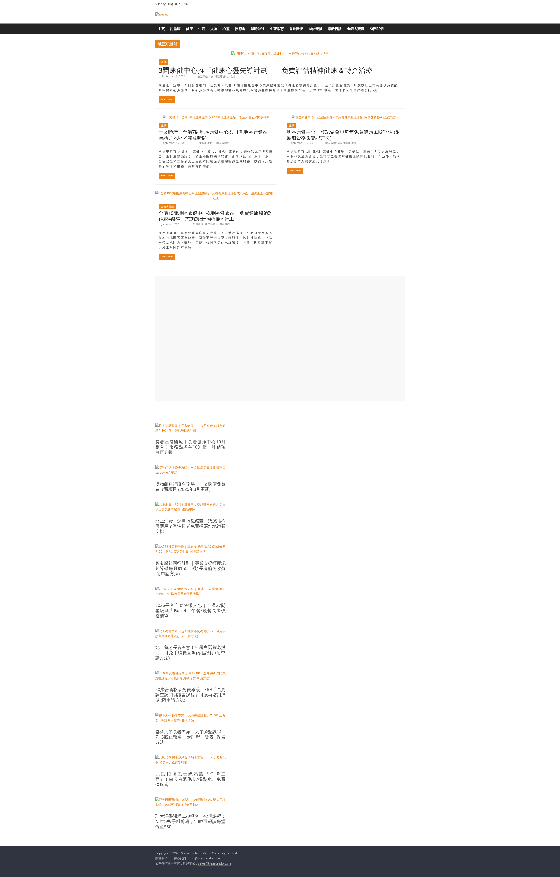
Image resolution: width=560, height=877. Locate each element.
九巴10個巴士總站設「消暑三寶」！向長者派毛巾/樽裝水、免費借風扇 (190, 779)
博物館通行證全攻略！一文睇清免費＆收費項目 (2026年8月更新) (190, 486)
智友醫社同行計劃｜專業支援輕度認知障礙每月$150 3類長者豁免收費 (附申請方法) (190, 568)
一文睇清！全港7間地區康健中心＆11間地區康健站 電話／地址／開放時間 (215, 134)
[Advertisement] (280, 338)
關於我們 (161, 858)
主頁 (161, 28)
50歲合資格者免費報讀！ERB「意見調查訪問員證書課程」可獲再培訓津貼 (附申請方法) (190, 695)
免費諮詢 (198, 224)
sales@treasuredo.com (214, 863)
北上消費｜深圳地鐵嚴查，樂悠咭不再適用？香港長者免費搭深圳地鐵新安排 (190, 526)
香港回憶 (296, 28)
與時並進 (258, 28)
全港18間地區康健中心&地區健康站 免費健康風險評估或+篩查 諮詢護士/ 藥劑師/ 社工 (216, 215)
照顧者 (240, 28)
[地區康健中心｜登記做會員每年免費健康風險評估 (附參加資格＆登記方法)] (344, 117)
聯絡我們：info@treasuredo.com (197, 858)
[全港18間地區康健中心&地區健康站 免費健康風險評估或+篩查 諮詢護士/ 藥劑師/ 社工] (216, 193)
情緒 (232, 76)
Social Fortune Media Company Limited (209, 853)
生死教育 (277, 28)
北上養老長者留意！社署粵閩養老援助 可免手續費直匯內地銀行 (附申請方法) (190, 652)
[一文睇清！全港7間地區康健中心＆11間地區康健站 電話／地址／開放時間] (216, 117)
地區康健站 (221, 76)
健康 (189, 28)
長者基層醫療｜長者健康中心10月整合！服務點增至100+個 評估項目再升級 (190, 447)
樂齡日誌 (335, 28)
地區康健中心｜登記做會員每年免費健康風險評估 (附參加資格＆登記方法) (343, 134)
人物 (213, 28)
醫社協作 (225, 224)
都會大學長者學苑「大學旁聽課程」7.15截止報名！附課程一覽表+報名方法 (190, 737)
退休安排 (315, 28)
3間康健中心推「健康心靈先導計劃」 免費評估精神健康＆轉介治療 (266, 70)
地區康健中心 (205, 76)
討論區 (175, 28)
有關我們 (377, 28)
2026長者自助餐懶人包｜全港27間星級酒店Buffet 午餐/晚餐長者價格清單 (190, 610)
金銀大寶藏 (355, 28)
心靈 (226, 28)
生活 (201, 28)
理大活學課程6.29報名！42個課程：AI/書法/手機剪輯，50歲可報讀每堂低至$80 (190, 821)
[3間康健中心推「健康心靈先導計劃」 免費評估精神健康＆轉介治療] (280, 54)
